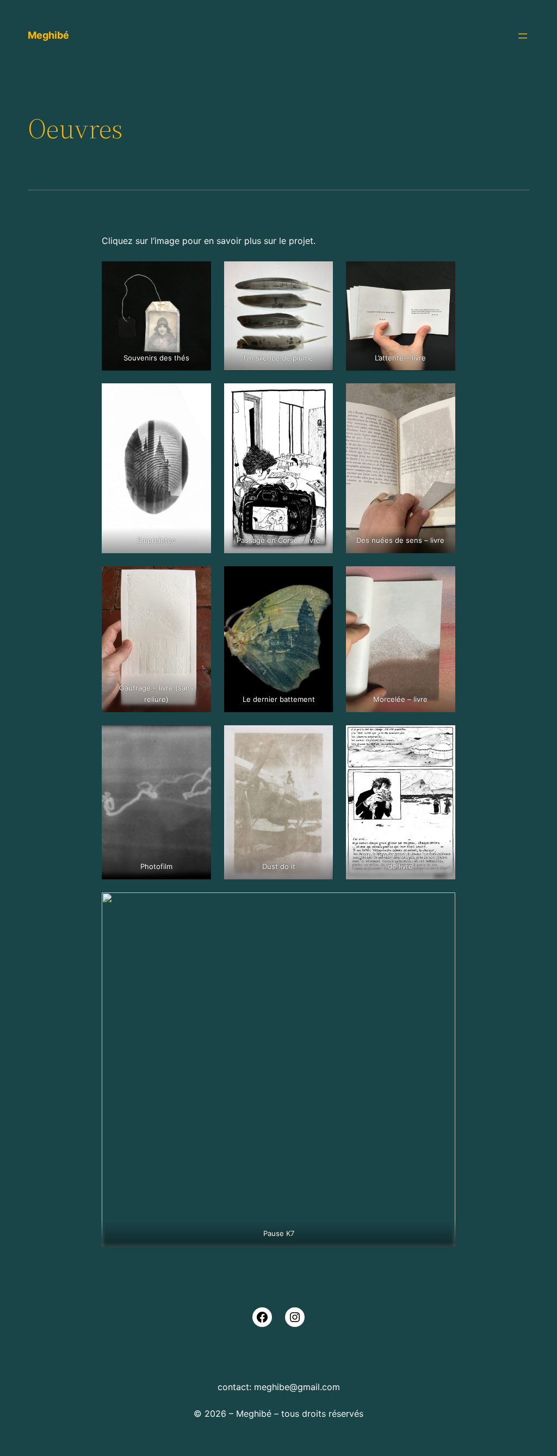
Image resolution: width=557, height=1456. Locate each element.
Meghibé (48, 35)
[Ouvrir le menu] (522, 35)
